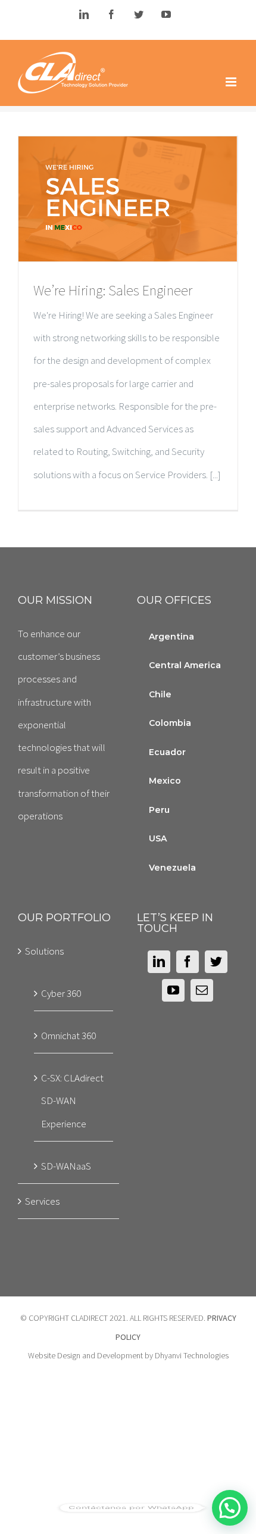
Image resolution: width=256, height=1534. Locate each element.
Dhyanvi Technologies (192, 1355)
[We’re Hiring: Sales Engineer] (128, 198)
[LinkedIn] (159, 961)
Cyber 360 (61, 993)
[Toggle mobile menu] (232, 82)
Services (42, 1201)
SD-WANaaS (66, 1166)
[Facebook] (187, 961)
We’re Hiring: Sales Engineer (106, 199)
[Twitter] (216, 961)
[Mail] (202, 990)
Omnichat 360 (68, 1035)
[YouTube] (173, 990)
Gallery (149, 199)
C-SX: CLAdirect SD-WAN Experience (72, 1100)
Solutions (44, 951)
